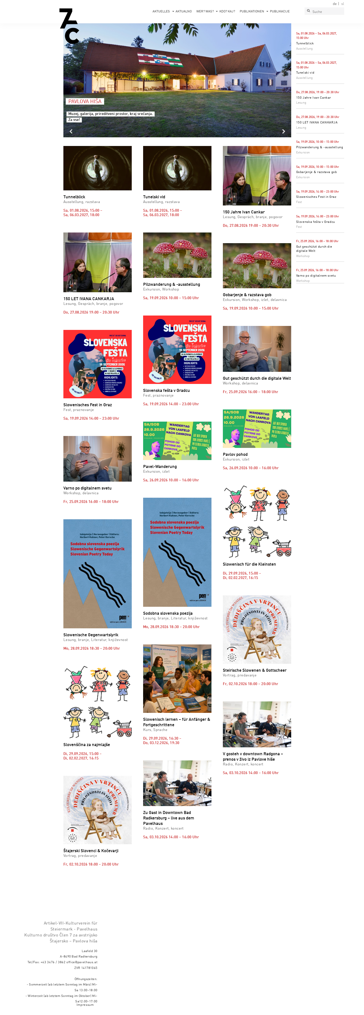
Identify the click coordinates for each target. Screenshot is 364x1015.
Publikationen (252, 11)
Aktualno (184, 11)
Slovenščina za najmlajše (86, 745)
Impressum (85, 1005)
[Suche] (308, 11)
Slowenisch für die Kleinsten (249, 564)
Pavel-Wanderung (160, 467)
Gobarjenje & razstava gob (316, 172)
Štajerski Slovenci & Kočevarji (90, 851)
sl (342, 4)
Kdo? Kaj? (227, 11)
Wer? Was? (205, 11)
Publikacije (280, 11)
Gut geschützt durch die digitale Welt (257, 379)
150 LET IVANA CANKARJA (317, 122)
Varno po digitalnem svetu (316, 275)
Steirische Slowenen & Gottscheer (254, 670)
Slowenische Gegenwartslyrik (90, 635)
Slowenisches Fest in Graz (316, 197)
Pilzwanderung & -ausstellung (319, 147)
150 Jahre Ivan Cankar (313, 97)
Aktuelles (161, 11)
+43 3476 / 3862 (53, 962)
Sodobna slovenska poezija (168, 613)
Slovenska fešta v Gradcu (315, 222)
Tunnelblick (305, 43)
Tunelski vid (305, 72)
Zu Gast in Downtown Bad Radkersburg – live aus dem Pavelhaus (168, 818)
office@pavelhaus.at (82, 962)
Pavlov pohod (235, 455)
